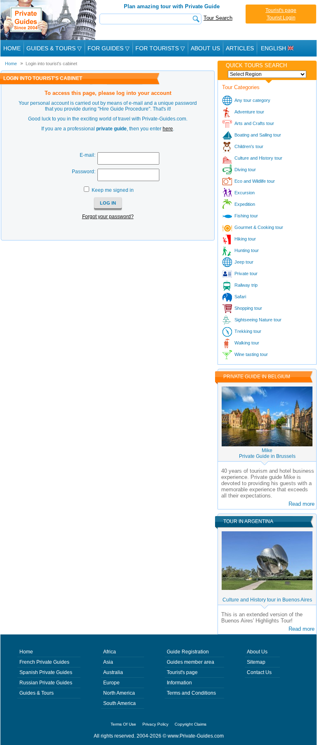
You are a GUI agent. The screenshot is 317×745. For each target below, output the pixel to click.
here (168, 129)
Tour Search (217, 18)
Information (179, 683)
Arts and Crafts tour (254, 123)
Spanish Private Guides (45, 672)
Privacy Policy (155, 724)
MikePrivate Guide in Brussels (267, 453)
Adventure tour (249, 111)
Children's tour (248, 146)
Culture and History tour (258, 158)
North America (119, 693)
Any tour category (252, 100)
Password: (83, 171)
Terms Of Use (123, 724)
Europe (111, 683)
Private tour (246, 273)
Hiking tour (245, 238)
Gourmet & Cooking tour (258, 227)
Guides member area (190, 662)
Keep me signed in (113, 190)
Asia (108, 662)
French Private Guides (44, 662)
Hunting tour (246, 250)
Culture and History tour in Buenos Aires (267, 600)
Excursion (244, 192)
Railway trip (246, 285)
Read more (302, 504)
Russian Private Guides (45, 683)
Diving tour (245, 169)
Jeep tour (243, 261)
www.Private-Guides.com (196, 736)
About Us (205, 48)
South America (119, 703)
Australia (113, 672)
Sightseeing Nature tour (258, 319)
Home (12, 48)
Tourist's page (280, 10)
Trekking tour (247, 331)
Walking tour (246, 342)
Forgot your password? (108, 216)
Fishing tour (246, 215)
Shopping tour (248, 308)
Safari (240, 296)
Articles (240, 48)
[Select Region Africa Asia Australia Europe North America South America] (267, 74)
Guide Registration (188, 652)
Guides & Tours (36, 693)
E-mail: (87, 155)
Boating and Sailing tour (257, 134)
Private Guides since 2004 (49, 20)
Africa (109, 652)
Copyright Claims (190, 724)
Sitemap (256, 662)
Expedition (244, 204)
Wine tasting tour (251, 354)
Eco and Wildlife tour (254, 181)
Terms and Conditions (191, 693)
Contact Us (259, 672)
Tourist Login (281, 18)
